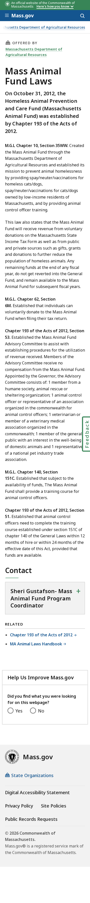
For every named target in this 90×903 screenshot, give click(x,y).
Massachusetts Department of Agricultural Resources (34, 51)
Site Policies (53, 806)
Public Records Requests (31, 819)
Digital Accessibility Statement (37, 792)
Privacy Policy (19, 806)
